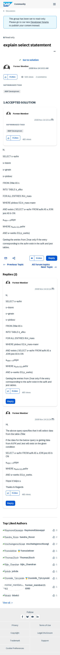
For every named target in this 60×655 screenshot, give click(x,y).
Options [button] (54, 52)
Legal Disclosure (45, 633)
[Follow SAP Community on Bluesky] (27, 617)
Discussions (10, 11)
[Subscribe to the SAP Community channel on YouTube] (32, 617)
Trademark (15, 641)
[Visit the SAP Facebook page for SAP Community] (22, 617)
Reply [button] (51, 258)
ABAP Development (12, 91)
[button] (5, 77)
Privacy (15, 625)
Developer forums (40, 22)
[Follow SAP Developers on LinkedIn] (37, 617)
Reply (10, 401)
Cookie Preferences (15, 648)
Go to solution (31, 60)
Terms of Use (45, 625)
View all (6, 603)
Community (20, 4)
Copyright (15, 633)
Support (45, 641)
